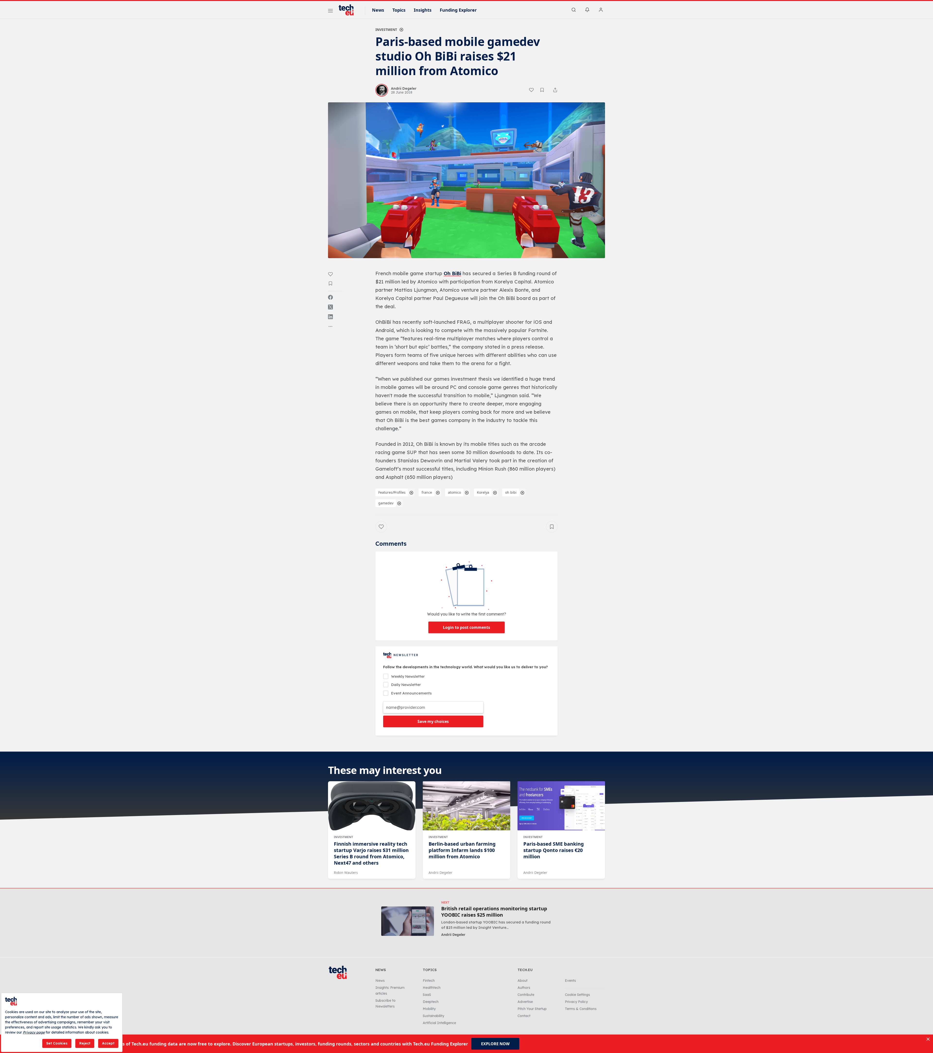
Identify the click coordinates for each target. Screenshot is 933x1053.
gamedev (385, 503)
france (427, 492)
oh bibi (511, 492)
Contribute (526, 994)
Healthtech (432, 987)
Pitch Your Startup (532, 1009)
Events (570, 980)
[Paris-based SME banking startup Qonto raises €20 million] (561, 805)
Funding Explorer (458, 10)
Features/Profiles (392, 492)
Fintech (429, 980)
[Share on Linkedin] (330, 316)
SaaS (427, 994)
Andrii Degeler (440, 872)
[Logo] (348, 10)
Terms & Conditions (580, 1009)
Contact (524, 1016)
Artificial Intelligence (439, 1023)
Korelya (483, 492)
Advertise (525, 1002)
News (378, 10)
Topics (399, 10)
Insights (423, 10)
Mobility (429, 1009)
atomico (454, 492)
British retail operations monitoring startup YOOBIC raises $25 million (494, 911)
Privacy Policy (576, 1002)
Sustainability (433, 1016)
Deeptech (431, 1002)
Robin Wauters (346, 872)
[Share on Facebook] (330, 297)
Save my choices (433, 721)
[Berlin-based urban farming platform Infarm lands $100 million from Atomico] (466, 805)
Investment (386, 29)
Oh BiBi (452, 273)
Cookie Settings (577, 994)
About (522, 980)
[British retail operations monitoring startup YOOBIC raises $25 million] (407, 921)
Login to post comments (466, 627)
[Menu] (330, 11)
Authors (524, 987)
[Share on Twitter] (330, 307)
